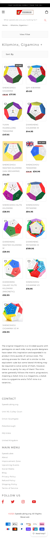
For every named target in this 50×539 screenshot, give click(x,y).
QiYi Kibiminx (33, 88)
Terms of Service (10, 488)
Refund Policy (8, 480)
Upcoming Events (10, 465)
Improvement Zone (11, 461)
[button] (8, 54)
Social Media (8, 469)
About (5, 457)
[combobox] (25, 20)
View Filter (25, 34)
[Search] (45, 20)
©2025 (11, 514)
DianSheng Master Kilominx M (12, 245)
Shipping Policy (9, 484)
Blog (4, 473)
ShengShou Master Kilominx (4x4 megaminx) (12, 168)
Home (5, 25)
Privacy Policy (9, 476)
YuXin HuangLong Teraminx (9, 128)
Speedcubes (7, 453)
